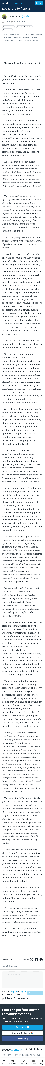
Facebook (21, 1039)
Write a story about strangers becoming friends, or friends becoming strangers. (23, 37)
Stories (33, 1064)
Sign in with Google (21, 1033)
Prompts (12, 1064)
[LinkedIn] (34, 1049)
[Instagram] (30, 1049)
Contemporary (8, 27)
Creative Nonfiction (24, 27)
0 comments (20, 21)
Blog (41, 1064)
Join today (21, 1027)
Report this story (9, 966)
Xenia (35, 40)
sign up (14, 991)
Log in (38, 3)
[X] (26, 1049)
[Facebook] (38, 1049)
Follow (25, 16)
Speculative (7, 30)
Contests (23, 1064)
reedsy (12, 3)
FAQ (4, 1055)
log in (23, 991)
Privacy (17, 1055)
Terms (9, 1055)
